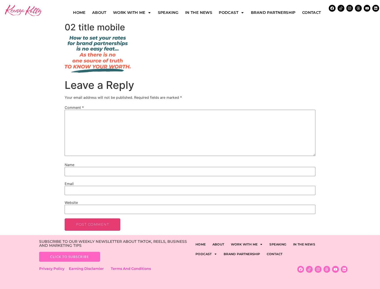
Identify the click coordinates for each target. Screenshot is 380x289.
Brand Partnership (273, 12)
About (99, 12)
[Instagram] (349, 8)
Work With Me (129, 12)
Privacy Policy (54, 269)
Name (69, 164)
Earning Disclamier (89, 269)
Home (79, 12)
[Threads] (358, 8)
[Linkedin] (375, 8)
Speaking (168, 12)
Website (71, 202)
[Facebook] (332, 8)
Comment (74, 107)
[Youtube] (367, 8)
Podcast (228, 12)
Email (69, 183)
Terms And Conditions (131, 269)
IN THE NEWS (198, 12)
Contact (311, 12)
